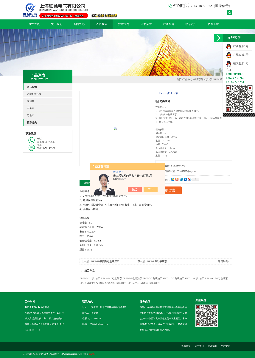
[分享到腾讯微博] (181, 179)
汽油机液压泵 (34, 94)
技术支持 (123, 24)
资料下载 (213, 24)
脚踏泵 (30, 101)
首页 (179, 79)
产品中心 (187, 79)
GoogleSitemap (70, 354)
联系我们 (191, 24)
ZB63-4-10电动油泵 (111, 278)
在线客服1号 (239, 46)
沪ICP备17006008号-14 (52, 354)
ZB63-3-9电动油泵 (132, 278)
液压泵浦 (198, 79)
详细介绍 (89, 182)
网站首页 (34, 24)
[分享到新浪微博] (177, 179)
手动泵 (30, 108)
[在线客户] (218, 38)
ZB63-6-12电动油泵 (90, 278)
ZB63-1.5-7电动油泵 (173, 278)
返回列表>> (224, 261)
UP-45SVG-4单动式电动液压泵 (144, 282)
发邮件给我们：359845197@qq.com (178, 171)
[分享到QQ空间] (173, 179)
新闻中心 (79, 24)
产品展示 (101, 24)
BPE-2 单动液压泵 (157, 261)
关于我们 (56, 24)
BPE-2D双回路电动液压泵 (105, 261)
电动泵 (30, 115)
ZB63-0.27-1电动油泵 (216, 278)
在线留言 (168, 24)
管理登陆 (225, 346)
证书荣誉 (146, 24)
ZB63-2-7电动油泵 (152, 278)
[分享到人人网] (185, 179)
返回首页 (185, 346)
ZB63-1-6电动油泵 (194, 278)
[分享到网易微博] (189, 179)
